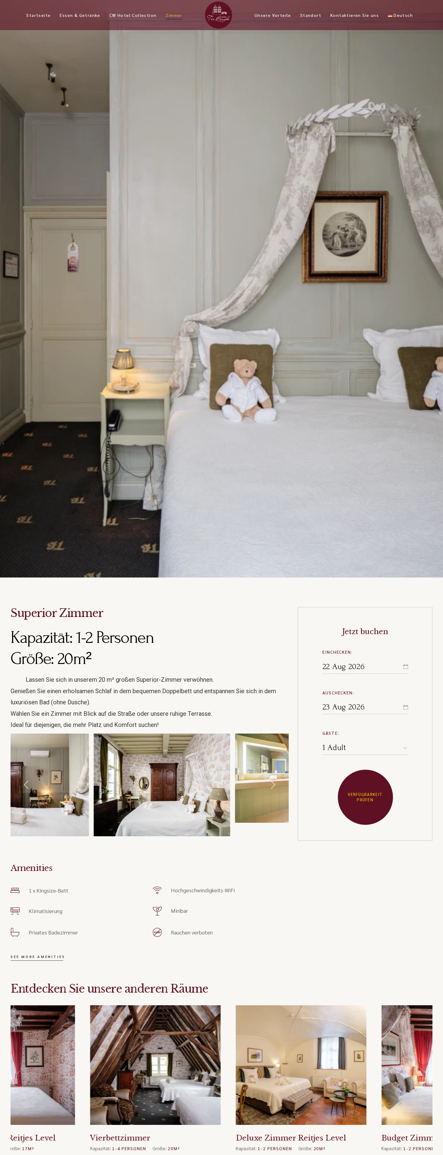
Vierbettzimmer (41, 1138)
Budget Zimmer (332, 1138)
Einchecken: (337, 652)
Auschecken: (338, 692)
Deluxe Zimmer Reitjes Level (211, 1138)
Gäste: (330, 733)
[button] (27, 784)
